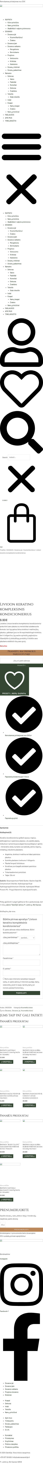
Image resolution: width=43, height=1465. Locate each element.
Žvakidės (13, 91)
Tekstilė (10, 94)
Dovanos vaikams (14, 46)
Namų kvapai (14, 106)
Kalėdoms (13, 64)
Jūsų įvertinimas (10, 937)
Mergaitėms (14, 49)
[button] (21, 168)
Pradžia (2, 550)
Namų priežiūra (13, 25)
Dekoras (11, 76)
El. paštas (7, 969)
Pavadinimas (8, 958)
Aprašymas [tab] (4, 828)
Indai (9, 100)
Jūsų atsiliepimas (11, 943)
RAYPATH (8, 20)
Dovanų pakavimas (14, 70)
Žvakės (12, 40)
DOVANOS (8, 31)
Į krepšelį (6, 1062)
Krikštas (13, 61)
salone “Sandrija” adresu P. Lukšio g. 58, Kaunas (23, 905)
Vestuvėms (14, 58)
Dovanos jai (12, 34)
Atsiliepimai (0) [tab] (5, 832)
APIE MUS (8, 118)
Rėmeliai (13, 85)
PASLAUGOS (9, 115)
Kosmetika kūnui (16, 37)
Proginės (11, 55)
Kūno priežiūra (13, 23)
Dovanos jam (12, 43)
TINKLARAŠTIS (10, 121)
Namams (8, 73)
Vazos (12, 79)
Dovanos (8, 1011)
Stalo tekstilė (15, 97)
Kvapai (10, 103)
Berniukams (14, 52)
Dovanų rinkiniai (14, 67)
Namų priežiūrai (13, 112)
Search (5, 457)
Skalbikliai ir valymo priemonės (19, 29)
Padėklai (13, 82)
